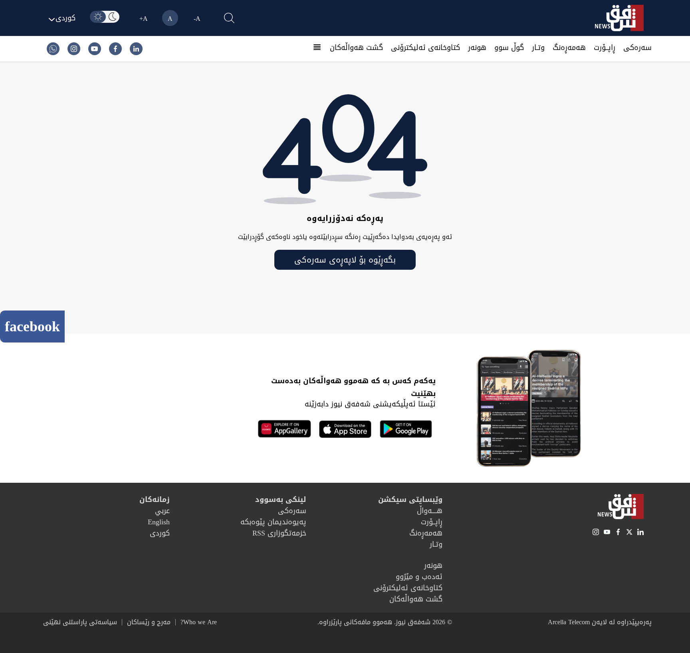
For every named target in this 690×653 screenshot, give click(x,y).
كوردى (160, 533)
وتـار (538, 47)
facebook (32, 326)
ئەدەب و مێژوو (419, 576)
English (159, 522)
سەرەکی (637, 47)
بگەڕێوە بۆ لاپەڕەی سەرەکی (345, 259)
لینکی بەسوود (280, 499)
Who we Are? (198, 622)
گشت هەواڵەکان (356, 47)
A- (197, 18)
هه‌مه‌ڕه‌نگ (569, 47)
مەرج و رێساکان (149, 622)
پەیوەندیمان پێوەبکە (273, 522)
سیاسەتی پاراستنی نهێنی (80, 622)
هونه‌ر (477, 47)
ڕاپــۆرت (604, 47)
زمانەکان (154, 499)
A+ (143, 18)
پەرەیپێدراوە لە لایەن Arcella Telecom (600, 622)
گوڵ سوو (509, 47)
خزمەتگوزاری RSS (279, 533)
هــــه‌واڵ (429, 511)
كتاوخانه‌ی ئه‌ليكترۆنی (425, 47)
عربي (162, 511)
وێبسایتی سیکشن (410, 499)
